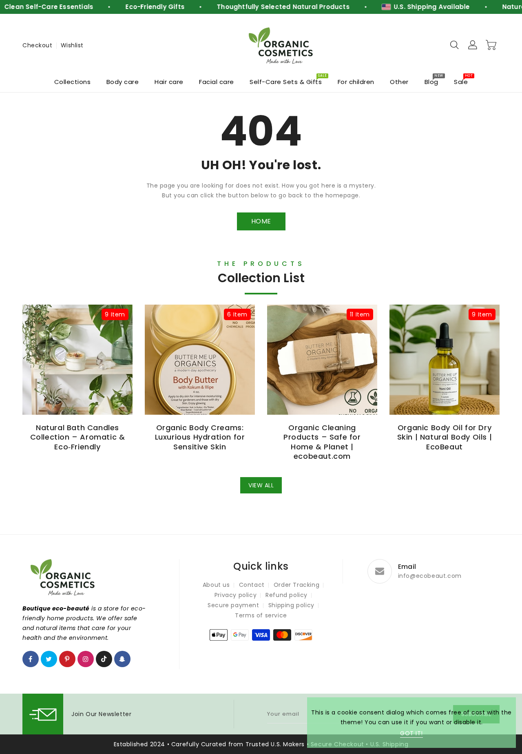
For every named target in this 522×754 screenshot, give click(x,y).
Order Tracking (296, 585)
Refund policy (286, 595)
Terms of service (261, 615)
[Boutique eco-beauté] (281, 45)
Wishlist (72, 45)
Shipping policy (291, 605)
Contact (252, 585)
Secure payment (233, 605)
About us (216, 585)
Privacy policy (236, 595)
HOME (261, 221)
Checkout (37, 45)
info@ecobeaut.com (430, 576)
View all (261, 485)
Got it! (411, 733)
